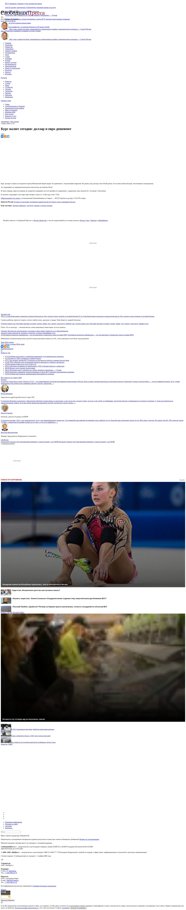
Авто (7, 55)
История (8, 74)
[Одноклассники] (5, 136)
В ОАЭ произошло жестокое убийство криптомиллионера (32, 729)
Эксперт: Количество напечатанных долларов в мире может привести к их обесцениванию (34, 331)
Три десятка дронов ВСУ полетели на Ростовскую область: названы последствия (37, 360)
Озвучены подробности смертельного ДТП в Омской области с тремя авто (34, 366)
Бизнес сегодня (10, 62)
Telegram (93, 220)
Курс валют (9, 114)
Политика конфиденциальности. (27, 908)
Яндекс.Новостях (40, 220)
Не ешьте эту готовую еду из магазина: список (23, 719)
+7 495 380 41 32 (11, 882)
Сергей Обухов (85, 29)
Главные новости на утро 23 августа (20, 364)
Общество (9, 47)
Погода (8, 72)
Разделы (4, 78)
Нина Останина (6, 413)
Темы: (7, 104)
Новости (8, 81)
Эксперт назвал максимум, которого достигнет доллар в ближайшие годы (28, 333)
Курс (2, 21)
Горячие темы (6, 101)
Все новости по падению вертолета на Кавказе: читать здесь (33, 742)
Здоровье (8, 58)
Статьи (7, 83)
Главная (8, 43)
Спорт (7, 57)
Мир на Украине (11, 110)
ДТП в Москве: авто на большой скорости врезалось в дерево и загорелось (34, 362)
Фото (7, 85)
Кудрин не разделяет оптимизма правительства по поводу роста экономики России (44, 202)
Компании (9, 97)
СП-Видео (9, 87)
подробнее (66, 908)
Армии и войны (11, 51)
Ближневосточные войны (14, 108)
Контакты (8, 828)
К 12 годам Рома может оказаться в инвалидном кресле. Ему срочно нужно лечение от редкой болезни (116, 316)
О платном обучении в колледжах (13, 401)
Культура (8, 70)
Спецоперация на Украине (15, 106)
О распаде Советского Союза (11, 381)
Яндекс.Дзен (84, 220)
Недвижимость (10, 64)
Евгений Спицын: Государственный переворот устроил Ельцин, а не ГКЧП (87, 442)
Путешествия (10, 53)
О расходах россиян (8, 420)
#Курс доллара (10, 344)
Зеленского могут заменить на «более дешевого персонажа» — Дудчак (33, 370)
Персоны (8, 95)
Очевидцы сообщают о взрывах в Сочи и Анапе (23, 31)
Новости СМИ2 (6, 744)
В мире (7, 60)
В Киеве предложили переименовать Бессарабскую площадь (29, 374)
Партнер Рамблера (7, 900)
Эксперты (8, 91)
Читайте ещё (5, 314)
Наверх (3, 890)
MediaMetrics (103, 220)
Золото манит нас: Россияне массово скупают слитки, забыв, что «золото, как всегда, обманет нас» (112, 324)
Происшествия (10, 66)
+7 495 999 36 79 (11, 873)
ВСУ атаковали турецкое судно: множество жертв (23, 4)
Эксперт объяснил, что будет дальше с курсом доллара (32, 206)
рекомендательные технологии (44, 886)
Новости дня (5, 353)
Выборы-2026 (10, 112)
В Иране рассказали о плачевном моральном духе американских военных (34, 356)
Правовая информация (13, 822)
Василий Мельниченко (9, 432)
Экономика (9, 49)
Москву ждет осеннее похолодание (20, 368)
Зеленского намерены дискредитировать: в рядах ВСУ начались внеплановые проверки (37, 19)
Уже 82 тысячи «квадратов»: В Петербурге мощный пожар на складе (30, 7)
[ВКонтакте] (2, 136)
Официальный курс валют (10, 198)
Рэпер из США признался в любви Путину (23, 358)
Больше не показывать (78, 908)
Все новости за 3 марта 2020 (11, 378)
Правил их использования (89, 839)
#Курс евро (20, 344)
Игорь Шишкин (7, 394)
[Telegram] (8, 136)
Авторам (8, 826)
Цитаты (8, 93)
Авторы (8, 89)
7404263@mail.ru (12, 880)
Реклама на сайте (11, 824)
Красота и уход (10, 116)
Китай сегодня (10, 118)
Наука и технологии (12, 68)
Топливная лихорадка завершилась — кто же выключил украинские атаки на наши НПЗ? (101, 335)
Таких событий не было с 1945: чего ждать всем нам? (31, 736)
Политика (8, 45)
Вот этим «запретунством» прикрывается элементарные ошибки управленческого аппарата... (44, 29)
